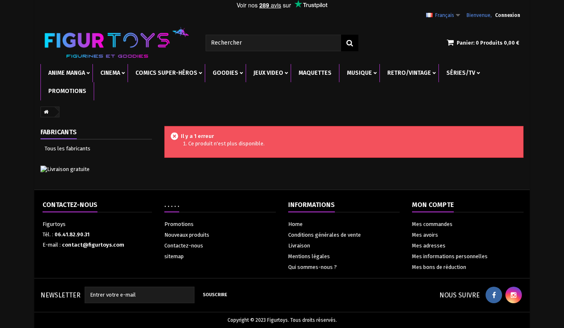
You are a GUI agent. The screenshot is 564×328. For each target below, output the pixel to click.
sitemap (174, 256)
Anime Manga (66, 72)
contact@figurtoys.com (93, 245)
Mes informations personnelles (450, 256)
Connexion (507, 15)
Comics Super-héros (166, 72)
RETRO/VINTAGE (409, 72)
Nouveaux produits (186, 235)
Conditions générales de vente (324, 235)
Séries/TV (460, 72)
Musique (359, 72)
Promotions (67, 91)
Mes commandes (432, 224)
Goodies (225, 72)
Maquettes (315, 72)
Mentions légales (309, 256)
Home (295, 224)
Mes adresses (429, 245)
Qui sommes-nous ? (312, 267)
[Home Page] (45, 112)
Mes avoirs (425, 235)
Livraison (299, 245)
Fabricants (58, 132)
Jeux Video (268, 72)
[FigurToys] (116, 42)
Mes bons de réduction (439, 267)
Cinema (110, 72)
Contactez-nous (183, 245)
